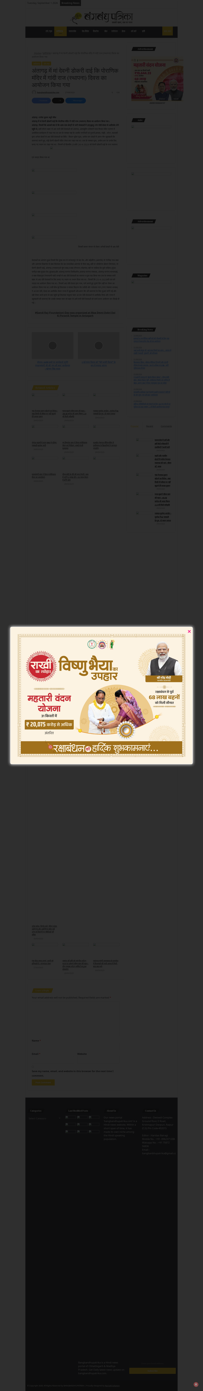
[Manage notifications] (196, 1384)
